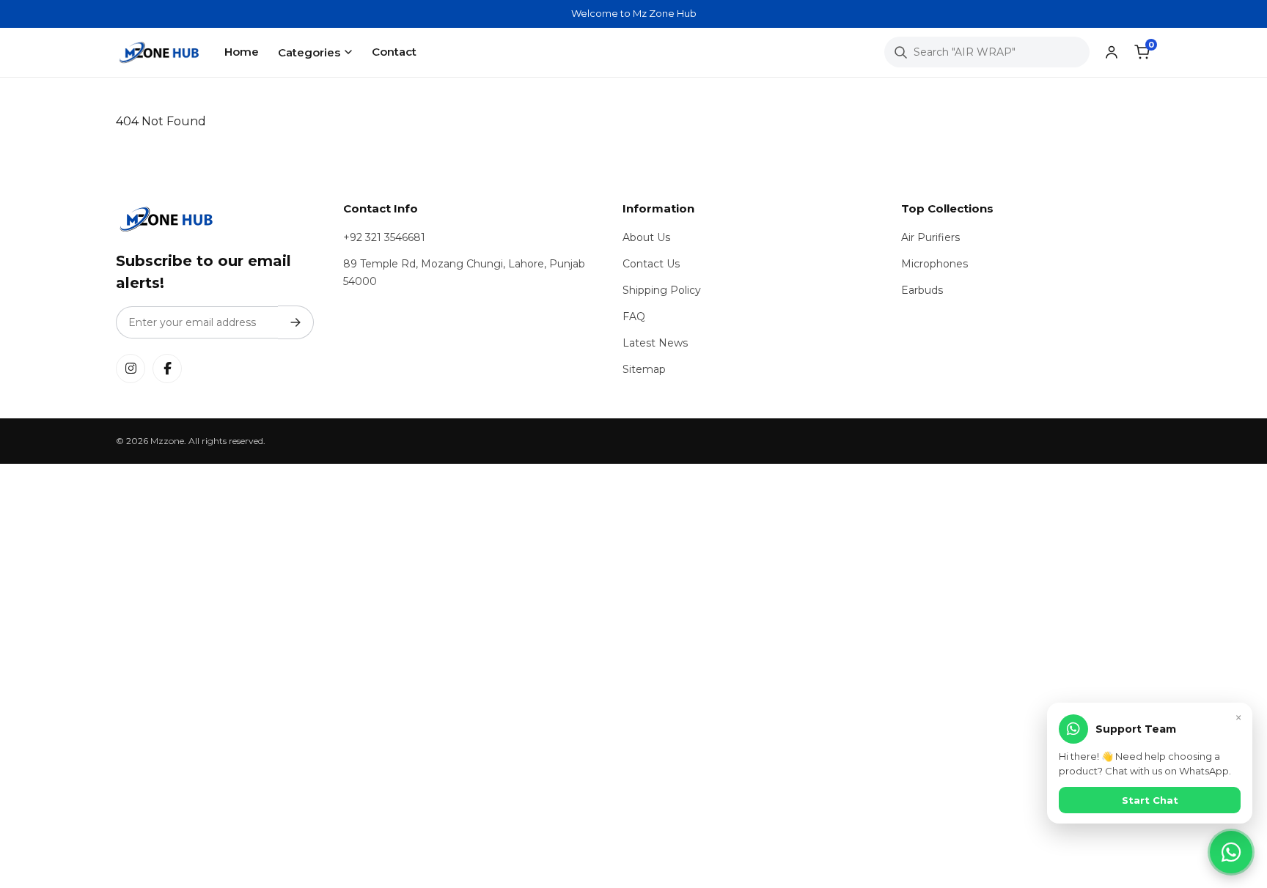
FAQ (634, 316)
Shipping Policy (662, 290)
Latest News (655, 342)
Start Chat (1150, 800)
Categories (309, 52)
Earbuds (922, 290)
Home (241, 52)
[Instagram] (130, 368)
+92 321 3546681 (384, 237)
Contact (394, 52)
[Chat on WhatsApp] (1231, 852)
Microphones (934, 263)
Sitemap (644, 369)
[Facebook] (167, 368)
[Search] (900, 52)
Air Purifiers (930, 237)
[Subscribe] (296, 322)
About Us (646, 237)
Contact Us (651, 263)
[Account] (1111, 52)
